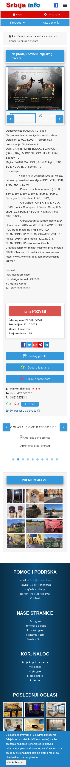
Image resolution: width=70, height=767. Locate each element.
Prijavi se (35, 680)
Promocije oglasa (35, 625)
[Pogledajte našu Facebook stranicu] (56, 5)
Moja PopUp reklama (35, 662)
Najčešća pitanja (35, 589)
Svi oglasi (35, 621)
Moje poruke (35, 675)
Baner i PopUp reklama (35, 593)
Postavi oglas (35, 630)
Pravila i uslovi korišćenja (35, 584)
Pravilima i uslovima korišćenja (38, 734)
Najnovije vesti (35, 634)
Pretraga (15, 22)
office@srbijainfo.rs (39, 580)
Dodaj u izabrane (38, 367)
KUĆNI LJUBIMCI (24, 36)
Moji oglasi (35, 671)
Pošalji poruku (38, 356)
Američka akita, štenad (35, 445)
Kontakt (35, 598)
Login (19, 14)
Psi (39, 36)
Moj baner (35, 666)
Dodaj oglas (53, 14)
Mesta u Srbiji (35, 639)
